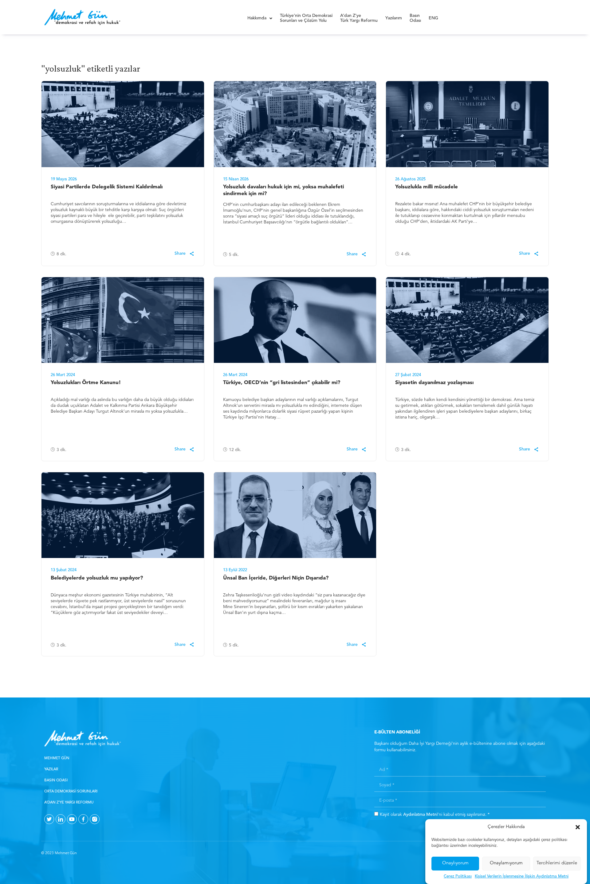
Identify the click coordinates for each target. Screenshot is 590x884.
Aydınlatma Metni (420, 814)
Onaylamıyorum (506, 863)
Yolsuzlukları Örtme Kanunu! (86, 382)
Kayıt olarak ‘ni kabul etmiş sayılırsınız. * (435, 814)
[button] (578, 827)
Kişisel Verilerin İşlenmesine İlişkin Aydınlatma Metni (521, 876)
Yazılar (51, 769)
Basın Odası (56, 780)
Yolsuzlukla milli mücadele (426, 187)
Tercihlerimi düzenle (557, 863)
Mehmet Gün (56, 758)
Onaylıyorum (455, 863)
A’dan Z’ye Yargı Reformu (68, 802)
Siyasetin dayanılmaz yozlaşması (434, 382)
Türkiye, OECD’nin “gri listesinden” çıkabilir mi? (281, 382)
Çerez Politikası (458, 876)
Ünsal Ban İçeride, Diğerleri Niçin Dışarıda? (275, 578)
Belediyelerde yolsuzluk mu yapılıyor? (97, 578)
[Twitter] (49, 819)
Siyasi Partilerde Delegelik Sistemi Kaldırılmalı (107, 187)
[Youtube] (72, 819)
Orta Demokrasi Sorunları (70, 791)
